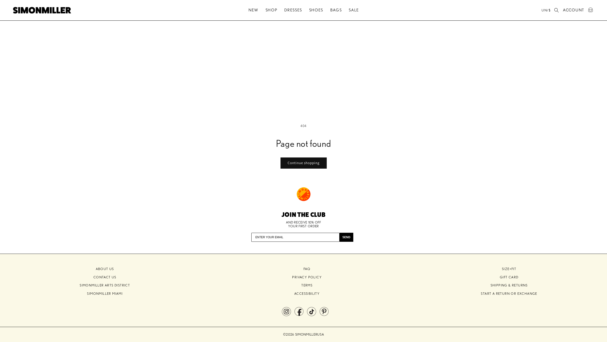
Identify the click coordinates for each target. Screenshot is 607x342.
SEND (346, 237)
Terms (307, 285)
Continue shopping (304, 163)
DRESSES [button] (293, 10)
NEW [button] (253, 10)
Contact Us (104, 277)
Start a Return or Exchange (509, 293)
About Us (105, 269)
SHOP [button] (271, 10)
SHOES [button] (316, 10)
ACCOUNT (573, 9)
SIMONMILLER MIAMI (105, 293)
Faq (307, 269)
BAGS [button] (336, 10)
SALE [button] (354, 10)
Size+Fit (509, 269)
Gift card (509, 277)
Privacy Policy (307, 277)
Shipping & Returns (509, 285)
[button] (556, 10)
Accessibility (307, 293)
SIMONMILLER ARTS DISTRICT (105, 285)
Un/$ (546, 10)
